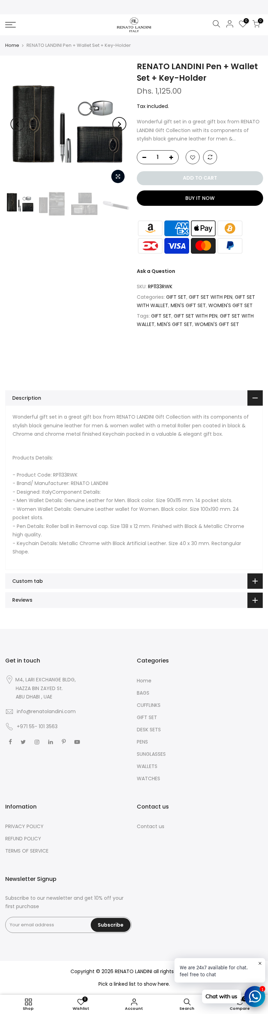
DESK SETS (149, 729)
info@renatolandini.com (46, 711)
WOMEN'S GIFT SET (230, 305)
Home (12, 45)
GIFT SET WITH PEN (210, 297)
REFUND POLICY (23, 838)
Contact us (150, 826)
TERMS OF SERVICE (27, 850)
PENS (142, 741)
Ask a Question (156, 271)
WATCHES (148, 778)
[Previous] (17, 124)
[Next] (119, 124)
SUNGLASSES (151, 754)
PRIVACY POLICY (24, 826)
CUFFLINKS (149, 705)
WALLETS (147, 766)
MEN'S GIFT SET (188, 305)
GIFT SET (176, 297)
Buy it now (199, 198)
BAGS (143, 692)
